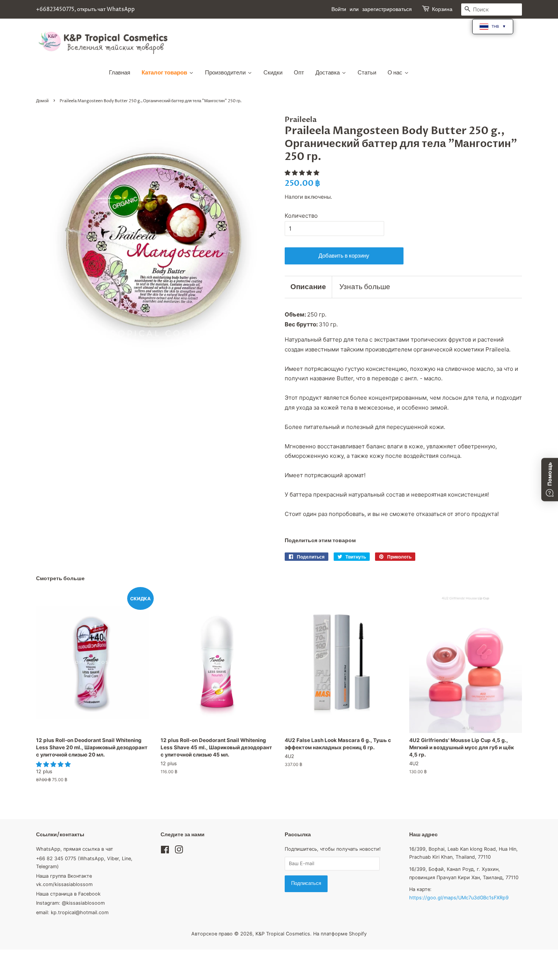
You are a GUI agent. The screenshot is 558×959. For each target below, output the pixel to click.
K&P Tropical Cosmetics (282, 934)
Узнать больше (364, 287)
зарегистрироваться (387, 9)
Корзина (442, 9)
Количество (301, 215)
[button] (303, 172)
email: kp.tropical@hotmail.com (72, 912)
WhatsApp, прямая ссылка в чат (74, 849)
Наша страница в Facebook (68, 894)
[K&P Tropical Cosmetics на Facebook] (165, 851)
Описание (308, 287)
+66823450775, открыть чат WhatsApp (85, 9)
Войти (338, 9)
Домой (42, 101)
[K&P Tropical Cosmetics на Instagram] (179, 851)
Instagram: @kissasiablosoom (70, 903)
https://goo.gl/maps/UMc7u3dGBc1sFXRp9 (459, 897)
